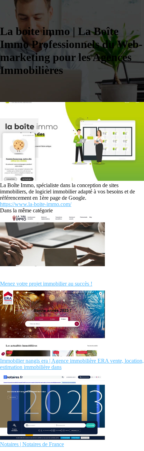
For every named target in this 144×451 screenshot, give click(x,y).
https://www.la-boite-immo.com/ (35, 204)
